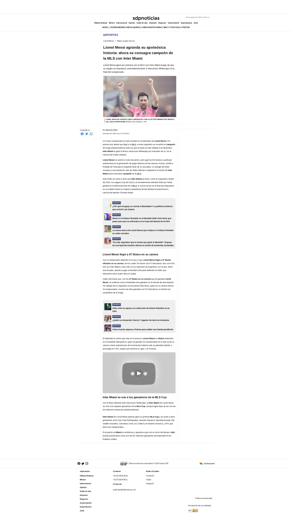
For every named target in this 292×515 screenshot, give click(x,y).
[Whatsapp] (91, 134)
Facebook (150, 476)
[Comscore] (207, 463)
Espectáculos (186, 23)
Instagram (150, 484)
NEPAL (105, 27)
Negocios (162, 23)
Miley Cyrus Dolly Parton (176, 27)
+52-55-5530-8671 (120, 480)
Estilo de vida (142, 23)
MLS (135, 260)
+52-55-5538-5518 (120, 476)
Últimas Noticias (100, 23)
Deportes (153, 23)
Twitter (148, 480)
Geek (196, 23)
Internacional (121, 23)
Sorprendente (173, 23)
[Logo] (146, 18)
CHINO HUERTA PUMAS (152, 27)
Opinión (132, 23)
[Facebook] (82, 134)
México (112, 23)
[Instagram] (86, 463)
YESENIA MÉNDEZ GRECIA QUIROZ (125, 27)
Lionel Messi (108, 41)
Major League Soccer (126, 41)
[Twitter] (86, 134)
